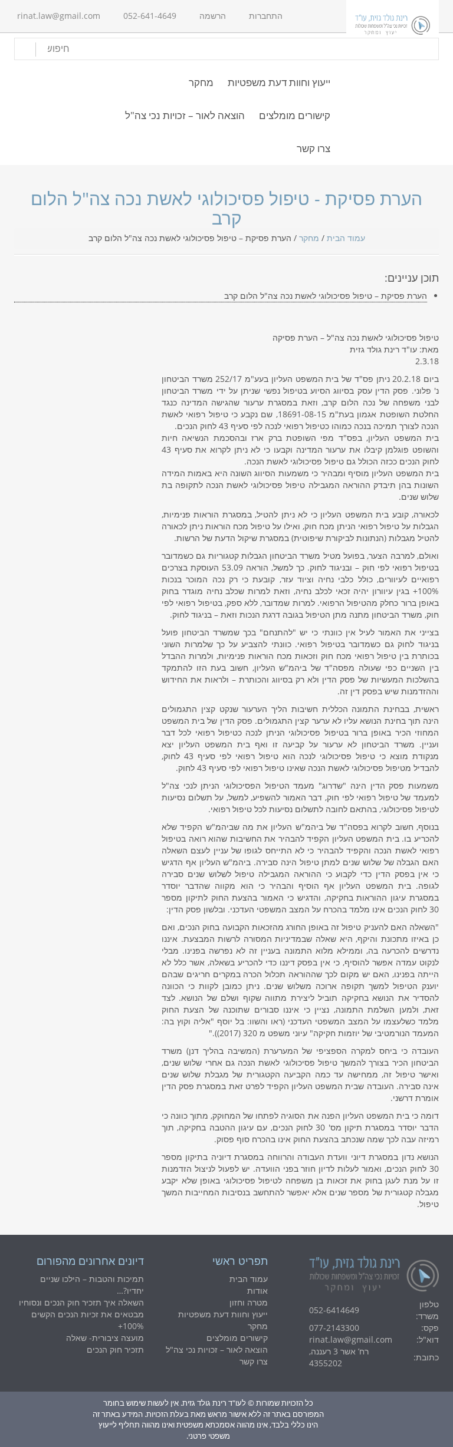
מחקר (201, 82)
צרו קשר (313, 148)
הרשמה (212, 15)
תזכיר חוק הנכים (115, 1349)
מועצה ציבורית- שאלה (105, 1337)
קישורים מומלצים (294, 115)
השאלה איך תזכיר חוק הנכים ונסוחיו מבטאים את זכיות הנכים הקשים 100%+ (81, 1314)
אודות (257, 1290)
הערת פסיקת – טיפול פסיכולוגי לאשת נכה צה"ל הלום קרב (325, 295)
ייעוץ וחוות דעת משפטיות (279, 82)
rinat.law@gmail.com (58, 15)
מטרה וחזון (248, 1302)
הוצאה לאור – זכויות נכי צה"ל (185, 115)
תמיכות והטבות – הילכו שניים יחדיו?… (92, 1284)
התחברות (266, 15)
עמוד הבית (346, 237)
